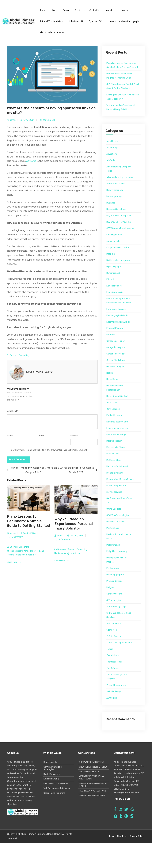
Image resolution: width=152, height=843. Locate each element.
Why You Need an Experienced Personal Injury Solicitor (73, 523)
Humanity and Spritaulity (118, 396)
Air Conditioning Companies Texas (119, 169)
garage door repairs (115, 347)
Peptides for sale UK (116, 521)
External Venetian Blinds (118, 322)
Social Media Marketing (54, 793)
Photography (112, 568)
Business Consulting (19, 355)
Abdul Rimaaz (112, 141)
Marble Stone (112, 453)
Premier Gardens (114, 581)
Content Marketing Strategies (52, 768)
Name (10, 435)
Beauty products (114, 190)
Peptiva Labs (112, 528)
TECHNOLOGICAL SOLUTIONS (92, 791)
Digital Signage (113, 266)
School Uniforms (114, 594)
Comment (12, 411)
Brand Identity (50, 762)
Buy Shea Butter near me (118, 222)
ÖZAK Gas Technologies (117, 515)
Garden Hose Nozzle (116, 354)
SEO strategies (113, 600)
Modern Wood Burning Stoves (120, 479)
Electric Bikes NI (114, 286)
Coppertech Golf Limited (118, 247)
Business (61, 549)
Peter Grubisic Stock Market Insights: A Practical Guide (119, 75)
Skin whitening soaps (116, 606)
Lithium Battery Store (117, 422)
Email (42, 435)
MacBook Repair (114, 441)
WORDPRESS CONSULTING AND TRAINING (91, 777)
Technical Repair (114, 662)
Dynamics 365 (113, 273)
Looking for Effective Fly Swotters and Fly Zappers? (122, 97)
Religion (110, 587)
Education (111, 279)
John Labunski (113, 409)
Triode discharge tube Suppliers (116, 676)
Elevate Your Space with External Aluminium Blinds (118, 300)
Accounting (112, 147)
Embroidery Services (116, 309)
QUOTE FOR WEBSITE (89, 771)
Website (74, 435)
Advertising (111, 154)
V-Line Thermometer (116, 685)
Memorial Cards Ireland (117, 466)
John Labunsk (113, 402)
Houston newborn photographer (114, 387)
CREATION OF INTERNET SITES (93, 767)
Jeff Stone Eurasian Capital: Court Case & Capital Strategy (122, 86)
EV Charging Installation (117, 315)
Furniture (110, 334)
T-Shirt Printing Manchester (119, 642)
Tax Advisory (112, 655)
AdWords (31, 161)
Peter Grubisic (113, 545)
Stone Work (111, 630)
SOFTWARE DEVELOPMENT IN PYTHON (93, 784)
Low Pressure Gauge (116, 434)
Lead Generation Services (55, 783)
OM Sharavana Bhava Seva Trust (119, 500)
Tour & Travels (113, 668)
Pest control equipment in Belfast (119, 536)
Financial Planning (115, 328)
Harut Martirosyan (115, 366)
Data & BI (110, 254)
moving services (114, 492)
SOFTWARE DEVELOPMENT (91, 762)
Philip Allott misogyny (116, 551)
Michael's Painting (115, 473)
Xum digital (111, 698)
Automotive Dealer (115, 183)
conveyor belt (113, 241)
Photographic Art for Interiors (116, 560)
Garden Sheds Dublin (116, 360)
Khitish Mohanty (114, 415)
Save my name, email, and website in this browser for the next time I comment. (49, 450)
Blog (111, 836)
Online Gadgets (113, 509)
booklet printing (114, 196)
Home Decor (112, 379)
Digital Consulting (51, 774)
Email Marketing (51, 779)
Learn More (12, 562)
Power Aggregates (115, 574)
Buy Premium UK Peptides (118, 215)
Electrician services (115, 292)
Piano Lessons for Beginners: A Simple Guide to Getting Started (28, 521)
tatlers (109, 649)
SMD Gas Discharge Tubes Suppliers (118, 615)
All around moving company (119, 177)
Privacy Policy (136, 836)
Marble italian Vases (115, 447)
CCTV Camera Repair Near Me (120, 228)
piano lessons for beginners (24, 551)
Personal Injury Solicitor (69, 553)
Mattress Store (113, 460)
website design (113, 691)
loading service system (117, 428)
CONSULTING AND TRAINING (92, 795)
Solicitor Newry (113, 623)
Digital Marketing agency (118, 260)
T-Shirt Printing (113, 636)
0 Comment (49, 120)
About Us (121, 836)
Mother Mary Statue (116, 485)
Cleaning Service (114, 234)
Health (109, 373)
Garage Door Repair (115, 341)
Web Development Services (56, 788)
